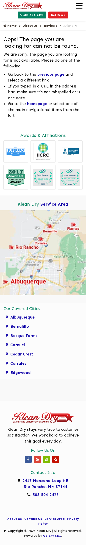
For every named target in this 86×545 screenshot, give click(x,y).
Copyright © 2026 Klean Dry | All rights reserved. (45, 531)
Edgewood (20, 372)
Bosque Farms (23, 335)
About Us (30, 26)
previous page (50, 74)
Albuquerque (22, 317)
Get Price (58, 15)
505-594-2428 (33, 15)
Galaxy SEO (52, 536)
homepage (37, 103)
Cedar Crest (21, 354)
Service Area (54, 204)
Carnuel (17, 345)
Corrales (18, 363)
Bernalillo (19, 326)
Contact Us (33, 519)
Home (11, 26)
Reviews (50, 26)
